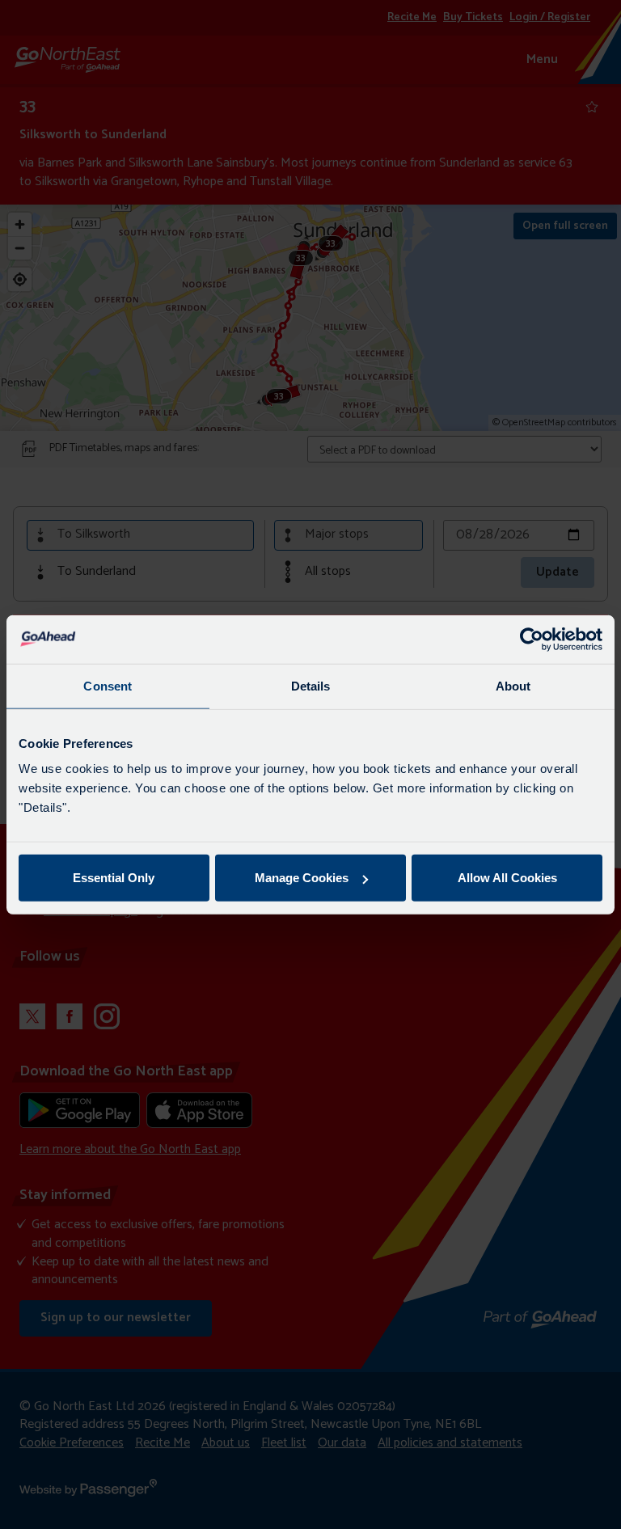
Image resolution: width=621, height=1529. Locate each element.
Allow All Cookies (507, 878)
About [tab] (513, 685)
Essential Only (113, 878)
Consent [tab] (107, 685)
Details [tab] (311, 685)
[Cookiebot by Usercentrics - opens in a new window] (531, 639)
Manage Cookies (302, 878)
